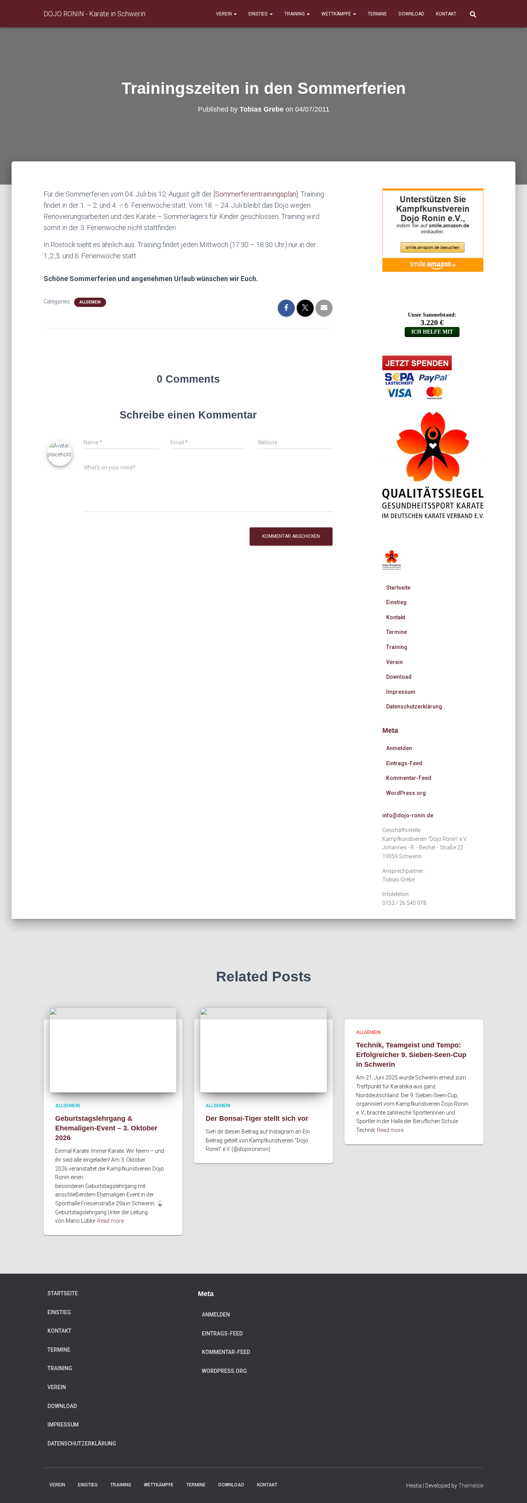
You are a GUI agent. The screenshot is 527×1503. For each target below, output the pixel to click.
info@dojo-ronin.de (407, 815)
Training (295, 14)
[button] (235, 14)
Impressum (401, 692)
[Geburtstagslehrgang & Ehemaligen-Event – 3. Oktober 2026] (113, 1050)
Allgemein (90, 302)
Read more (110, 1221)
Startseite (398, 588)
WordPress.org (406, 793)
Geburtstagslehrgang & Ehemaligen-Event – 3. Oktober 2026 (106, 1128)
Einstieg (258, 14)
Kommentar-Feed (408, 778)
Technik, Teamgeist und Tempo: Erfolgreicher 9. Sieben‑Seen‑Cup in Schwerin (411, 1054)
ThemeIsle (470, 1486)
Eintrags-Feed (404, 763)
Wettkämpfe (336, 14)
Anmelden (399, 748)
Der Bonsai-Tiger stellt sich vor (257, 1118)
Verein (224, 14)
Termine (377, 14)
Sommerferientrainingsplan (255, 194)
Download (411, 14)
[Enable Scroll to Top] (512, 1487)
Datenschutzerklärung (414, 706)
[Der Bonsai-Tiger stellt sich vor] (263, 1050)
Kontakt (446, 14)
